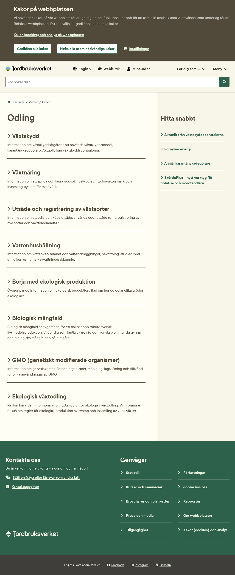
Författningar (194, 472)
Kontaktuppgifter (25, 486)
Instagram (141, 565)
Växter (33, 102)
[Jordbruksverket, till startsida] (28, 69)
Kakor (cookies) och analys (205, 530)
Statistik (133, 472)
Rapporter (191, 501)
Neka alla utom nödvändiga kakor (87, 48)
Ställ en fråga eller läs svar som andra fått (46, 477)
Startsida (18, 102)
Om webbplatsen (197, 515)
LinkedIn (165, 565)
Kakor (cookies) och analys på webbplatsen (49, 34)
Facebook (117, 565)
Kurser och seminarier (144, 487)
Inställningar (139, 48)
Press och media (140, 515)
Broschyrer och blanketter (148, 501)
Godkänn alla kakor (32, 48)
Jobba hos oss (195, 487)
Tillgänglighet (137, 530)
